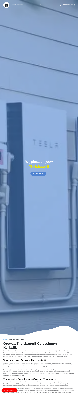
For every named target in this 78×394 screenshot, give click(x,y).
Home (41, 5)
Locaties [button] (50, 5)
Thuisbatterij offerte (67, 4)
